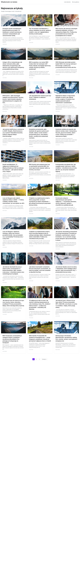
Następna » (44, 359)
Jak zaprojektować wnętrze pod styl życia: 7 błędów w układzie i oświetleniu (40, 97)
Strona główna (75, 2)
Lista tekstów (67, 2)
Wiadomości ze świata (9, 2)
